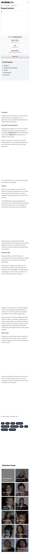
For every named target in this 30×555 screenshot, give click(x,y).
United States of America (15, 52)
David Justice (19, 423)
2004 (12, 42)
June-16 (17, 42)
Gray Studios (12, 429)
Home (2, 5)
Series (7, 423)
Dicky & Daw (4, 429)
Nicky (21, 426)
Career (6, 70)
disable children (5, 426)
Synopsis (6, 65)
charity (12, 423)
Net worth (7, 75)
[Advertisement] (15, 95)
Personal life (7, 72)
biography (7, 5)
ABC (3, 423)
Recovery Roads (14, 426)
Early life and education (10, 68)
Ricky (26, 426)
